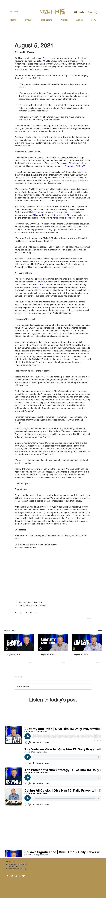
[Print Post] (36, 612)
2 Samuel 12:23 (40, 215)
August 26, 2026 (81, 654)
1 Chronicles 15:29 (60, 215)
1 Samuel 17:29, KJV (75, 166)
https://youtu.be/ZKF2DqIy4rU (25, 547)
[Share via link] (31, 612)
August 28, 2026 (13, 654)
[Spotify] (23, 875)
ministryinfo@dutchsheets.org (16, 869)
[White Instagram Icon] (15, 875)
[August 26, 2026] (87, 642)
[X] (19, 875)
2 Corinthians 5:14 (33, 284)
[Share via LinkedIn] (26, 612)
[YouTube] (11, 875)
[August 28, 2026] (19, 642)
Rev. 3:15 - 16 (39, 61)
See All (99, 630)
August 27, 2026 (47, 654)
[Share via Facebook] (16, 612)
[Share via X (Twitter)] (21, 612)
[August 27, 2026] (53, 642)
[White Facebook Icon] (7, 875)
